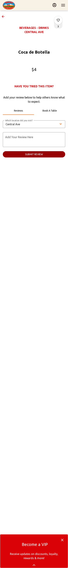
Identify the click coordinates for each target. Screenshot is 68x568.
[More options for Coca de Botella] (58, 20)
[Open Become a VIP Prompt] (34, 565)
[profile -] (54, 5)
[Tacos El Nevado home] (18, 5)
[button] (4, 16)
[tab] (18, 110)
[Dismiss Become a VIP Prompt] (62, 540)
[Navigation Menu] (63, 5)
